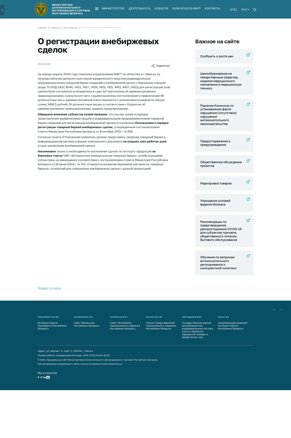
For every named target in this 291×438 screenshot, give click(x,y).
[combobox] (245, 9)
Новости (161, 8)
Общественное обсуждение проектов (221, 164)
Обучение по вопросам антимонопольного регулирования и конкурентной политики (218, 262)
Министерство (113, 8)
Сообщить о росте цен (216, 56)
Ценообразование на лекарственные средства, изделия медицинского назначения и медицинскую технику (220, 81)
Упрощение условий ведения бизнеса (215, 202)
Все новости (70, 27)
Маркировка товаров (216, 183)
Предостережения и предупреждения (215, 143)
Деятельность (140, 8)
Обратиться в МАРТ (186, 8)
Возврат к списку (49, 288)
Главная (42, 27)
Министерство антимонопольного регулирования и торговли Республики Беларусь (71, 9)
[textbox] (245, 9)
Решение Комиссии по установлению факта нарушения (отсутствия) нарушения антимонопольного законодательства (218, 115)
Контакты (212, 8)
